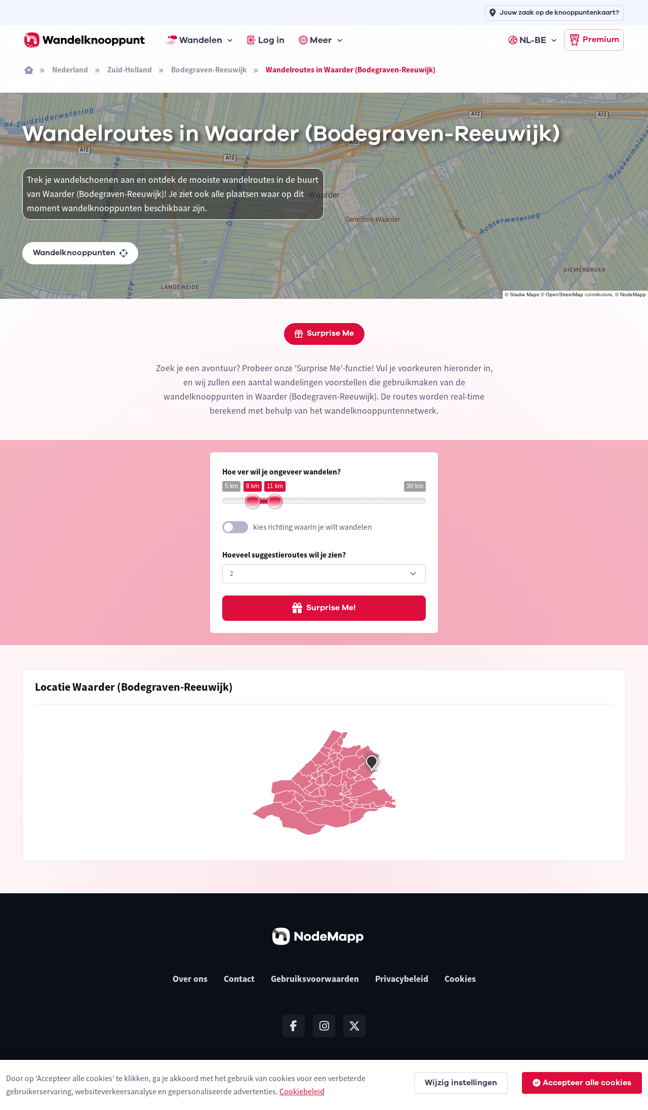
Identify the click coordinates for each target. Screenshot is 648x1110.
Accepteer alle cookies (587, 1082)
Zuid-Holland (129, 69)
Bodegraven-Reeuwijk (209, 69)
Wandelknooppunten (74, 252)
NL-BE (532, 40)
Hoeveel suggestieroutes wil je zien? (284, 555)
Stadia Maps (524, 294)
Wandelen (200, 40)
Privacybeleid (401, 978)
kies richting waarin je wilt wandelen (312, 527)
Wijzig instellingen (461, 1082)
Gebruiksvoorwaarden (315, 978)
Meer (321, 40)
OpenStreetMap (564, 294)
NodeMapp (633, 294)
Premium (601, 39)
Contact (239, 978)
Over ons (190, 978)
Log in (271, 40)
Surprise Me (330, 333)
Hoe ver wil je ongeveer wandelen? (281, 472)
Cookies (460, 978)
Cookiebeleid (302, 1091)
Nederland (70, 69)
